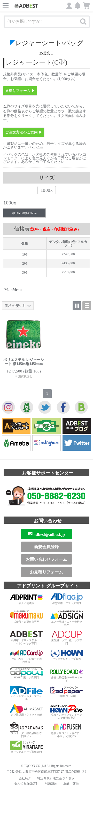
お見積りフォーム (46, 572)
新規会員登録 (46, 546)
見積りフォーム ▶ (20, 91)
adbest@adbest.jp (46, 534)
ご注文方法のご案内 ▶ (23, 132)
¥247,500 (68, 254)
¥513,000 (68, 272)
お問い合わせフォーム (46, 559)
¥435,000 (68, 263)
